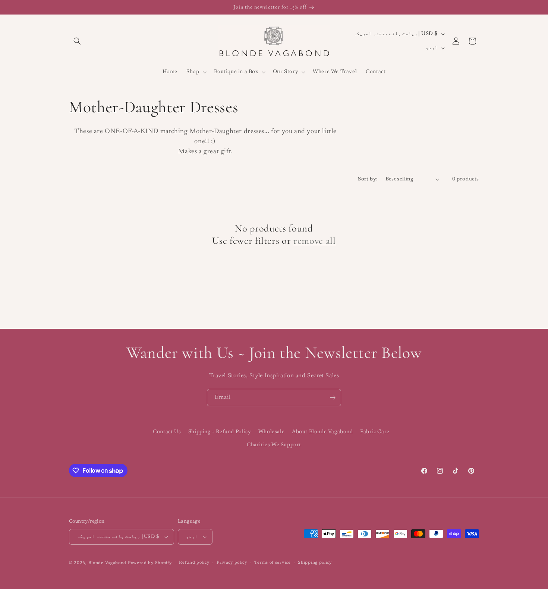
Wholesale (271, 432)
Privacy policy (232, 563)
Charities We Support (274, 445)
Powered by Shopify (150, 563)
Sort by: (368, 179)
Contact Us (167, 432)
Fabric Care (375, 432)
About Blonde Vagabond (322, 432)
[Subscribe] (332, 397)
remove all (314, 241)
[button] (77, 41)
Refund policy (194, 563)
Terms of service (272, 563)
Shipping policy (315, 563)
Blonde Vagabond (107, 563)
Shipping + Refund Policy (219, 432)
